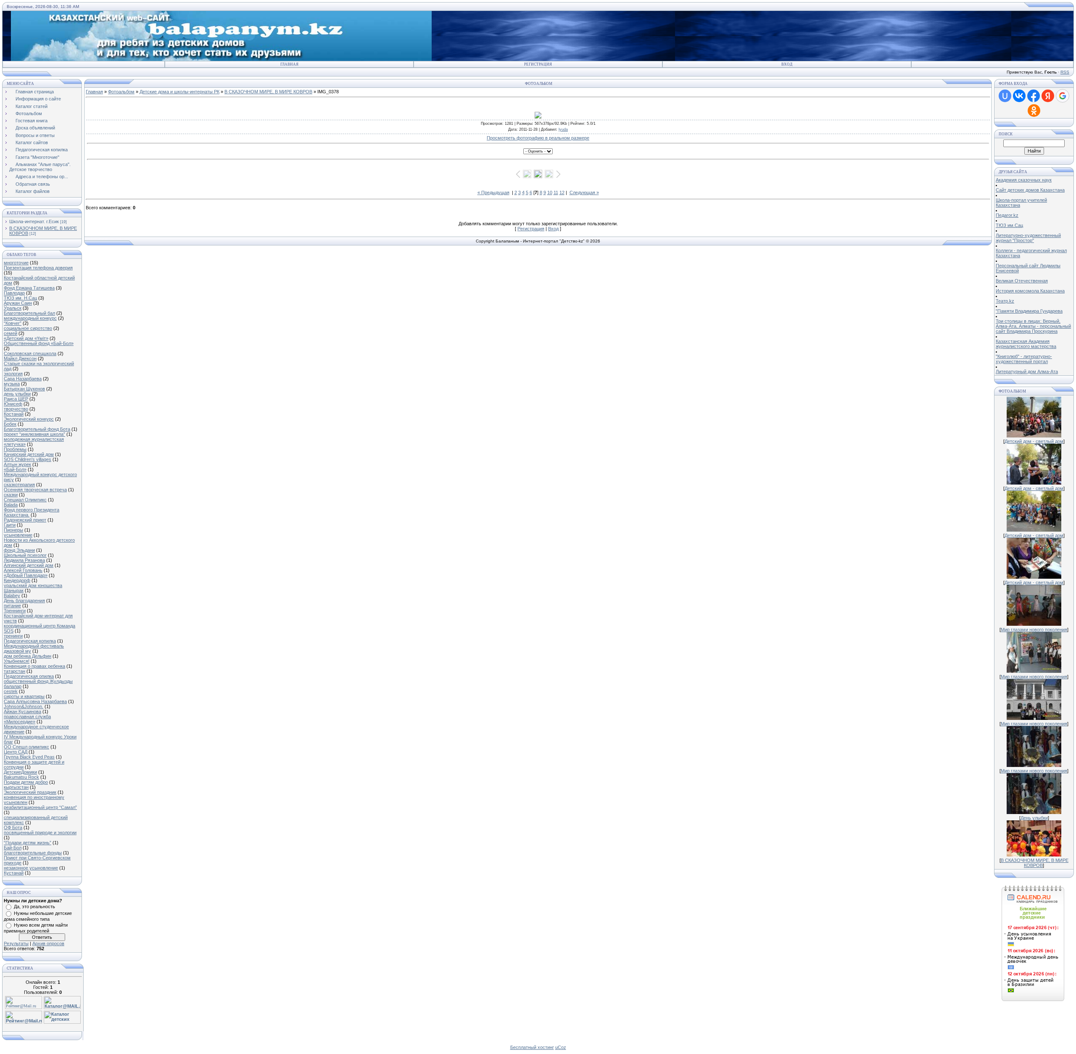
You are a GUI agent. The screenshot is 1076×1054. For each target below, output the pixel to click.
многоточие (16, 262)
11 (556, 192)
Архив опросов (48, 943)
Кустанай (14, 872)
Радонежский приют (25, 519)
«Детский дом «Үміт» (26, 338)
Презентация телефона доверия (38, 267)
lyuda (563, 129)
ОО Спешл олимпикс (26, 746)
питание (12, 605)
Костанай (14, 413)
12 (561, 192)
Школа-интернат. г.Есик (34, 221)
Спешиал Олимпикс (25, 499)
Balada (11, 504)
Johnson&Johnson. (23, 706)
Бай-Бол (12, 847)
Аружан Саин (18, 303)
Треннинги (15, 610)
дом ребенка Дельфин (27, 656)
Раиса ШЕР (16, 398)
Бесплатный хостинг (532, 1047)
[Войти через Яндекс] (1048, 96)
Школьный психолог (25, 555)
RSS (1064, 72)
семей (10, 333)
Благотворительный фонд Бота (37, 429)
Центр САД (15, 751)
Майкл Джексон (20, 358)
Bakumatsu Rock (21, 777)
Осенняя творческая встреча (35, 489)
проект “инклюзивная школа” (34, 434)
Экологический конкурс (29, 419)
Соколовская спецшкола (30, 353)
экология (13, 373)
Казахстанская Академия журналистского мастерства (1026, 344)
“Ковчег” (12, 323)
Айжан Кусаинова (22, 711)
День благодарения (24, 600)
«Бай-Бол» (15, 469)
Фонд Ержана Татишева (29, 287)
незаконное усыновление (31, 867)
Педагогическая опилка (29, 676)
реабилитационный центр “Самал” (40, 807)
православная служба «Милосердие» (27, 719)
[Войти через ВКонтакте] (1019, 96)
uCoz (560, 1047)
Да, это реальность (34, 906)
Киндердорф (17, 580)
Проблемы (15, 449)
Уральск (12, 308)
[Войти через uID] (1005, 96)
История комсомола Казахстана (1030, 290)
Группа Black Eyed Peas (29, 756)
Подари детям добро (26, 782)
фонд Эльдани (19, 550)
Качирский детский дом (29, 454)
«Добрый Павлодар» (25, 575)
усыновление (18, 535)
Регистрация (538, 64)
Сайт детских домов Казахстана (1030, 189)
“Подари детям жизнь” (27, 842)
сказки (11, 494)
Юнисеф (13, 403)
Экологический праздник (30, 792)
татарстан (14, 671)
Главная (289, 64)
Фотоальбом (121, 91)
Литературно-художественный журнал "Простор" (1028, 238)
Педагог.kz (1007, 215)
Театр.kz (1005, 300)
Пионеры (13, 529)
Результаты (16, 943)
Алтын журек (17, 464)
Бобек (10, 424)
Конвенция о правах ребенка (34, 666)
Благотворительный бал (29, 313)
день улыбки (17, 393)
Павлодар (14, 292)
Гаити (10, 524)
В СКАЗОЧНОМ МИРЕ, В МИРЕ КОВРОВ (268, 91)
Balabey (12, 595)
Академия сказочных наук (1024, 179)
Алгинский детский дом (28, 565)
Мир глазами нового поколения (1034, 629)
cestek (11, 691)
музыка (12, 383)
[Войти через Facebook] (1033, 96)
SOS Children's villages (27, 459)
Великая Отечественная (1022, 280)
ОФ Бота (13, 827)
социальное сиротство (28, 328)
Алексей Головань (23, 570)
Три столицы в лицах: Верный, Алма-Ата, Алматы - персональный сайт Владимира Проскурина (1033, 326)
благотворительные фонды (33, 852)
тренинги (13, 635)
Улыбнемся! (16, 661)
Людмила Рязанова (24, 560)
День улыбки (1034, 817)
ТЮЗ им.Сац (1009, 225)
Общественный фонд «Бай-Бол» (39, 343)
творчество (16, 408)
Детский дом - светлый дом (1034, 441)
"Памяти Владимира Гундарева (1029, 311)
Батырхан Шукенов (24, 388)
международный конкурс (30, 318)
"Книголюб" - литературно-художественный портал (1024, 359)
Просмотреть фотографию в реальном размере (538, 137)
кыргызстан (16, 787)
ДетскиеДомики (20, 772)
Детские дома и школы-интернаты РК (179, 91)
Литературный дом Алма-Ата (1027, 371)
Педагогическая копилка (30, 640)
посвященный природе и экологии (40, 832)
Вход (786, 64)
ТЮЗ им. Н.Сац (20, 297)
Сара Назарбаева (23, 378)
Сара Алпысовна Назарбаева (35, 701)
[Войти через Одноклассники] (1034, 110)
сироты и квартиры (24, 696)
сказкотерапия (19, 484)
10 (549, 192)
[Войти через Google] (1062, 96)
